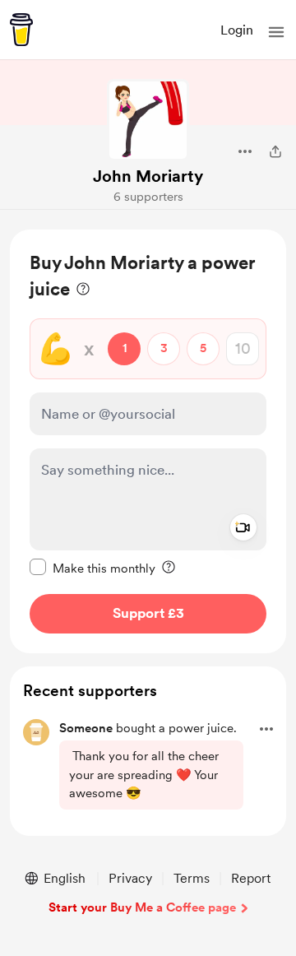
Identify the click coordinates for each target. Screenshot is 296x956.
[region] (148, 441)
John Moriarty (148, 176)
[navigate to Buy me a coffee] (21, 29)
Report (251, 878)
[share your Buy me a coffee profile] (275, 151)
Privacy (130, 878)
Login (236, 30)
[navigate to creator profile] (148, 120)
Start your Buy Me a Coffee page (142, 907)
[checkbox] (92, 567)
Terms (191, 878)
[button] (276, 32)
